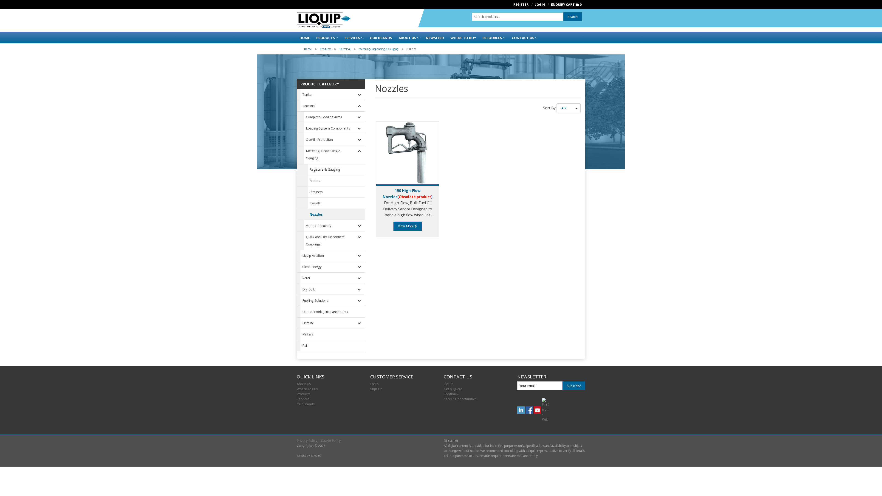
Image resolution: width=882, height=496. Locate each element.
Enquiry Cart (563, 4)
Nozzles (411, 49)
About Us (407, 37)
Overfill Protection (319, 139)
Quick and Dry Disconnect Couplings (325, 240)
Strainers (316, 192)
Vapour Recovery (318, 225)
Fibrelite (308, 323)
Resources (492, 37)
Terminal (345, 49)
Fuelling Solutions (315, 300)
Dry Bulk (308, 289)
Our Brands (381, 37)
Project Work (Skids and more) (325, 312)
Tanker (307, 94)
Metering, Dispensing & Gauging (378, 49)
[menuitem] (312, 48)
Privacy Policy (307, 440)
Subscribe (574, 386)
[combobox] (517, 17)
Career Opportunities (460, 399)
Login (374, 384)
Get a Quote (453, 389)
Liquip (448, 384)
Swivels (315, 203)
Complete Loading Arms (324, 117)
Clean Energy (312, 267)
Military (307, 334)
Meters (315, 180)
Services (352, 37)
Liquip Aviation (313, 255)
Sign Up (376, 389)
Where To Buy (307, 389)
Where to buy (463, 37)
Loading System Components (328, 128)
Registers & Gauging (325, 169)
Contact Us (523, 37)
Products (325, 37)
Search (573, 16)
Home (305, 37)
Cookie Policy (331, 440)
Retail (306, 278)
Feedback (451, 394)
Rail (305, 345)
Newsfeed (435, 37)
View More (406, 226)
